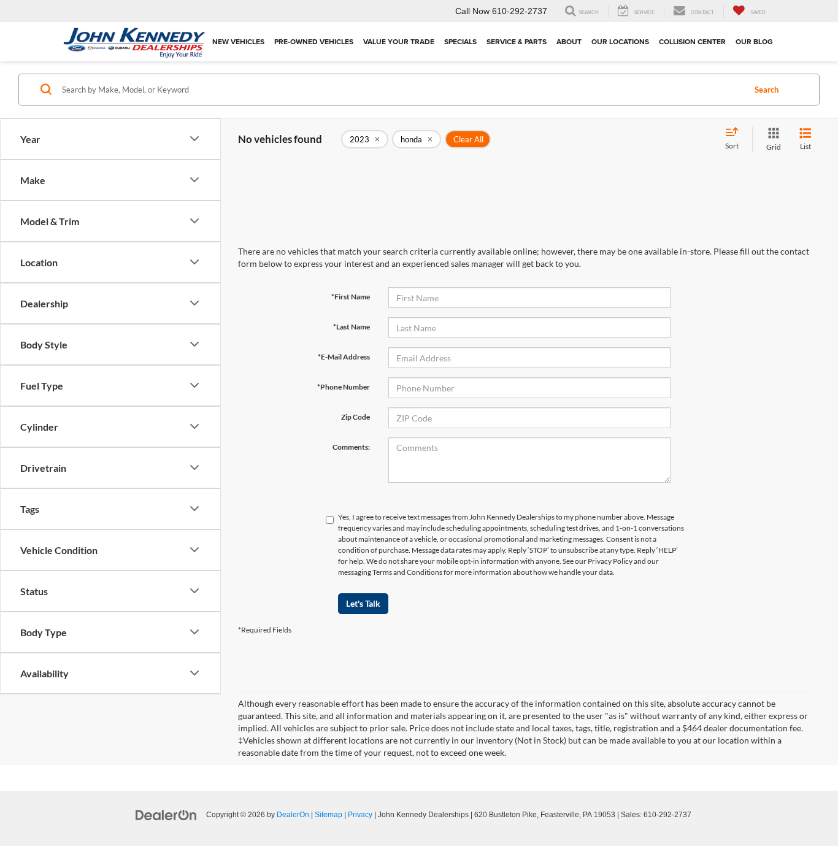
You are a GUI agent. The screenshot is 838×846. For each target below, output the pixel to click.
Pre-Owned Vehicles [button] (313, 41)
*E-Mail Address (344, 356)
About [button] (569, 41)
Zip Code (355, 416)
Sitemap (328, 814)
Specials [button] (460, 41)
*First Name (350, 296)
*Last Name (351, 326)
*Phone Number (343, 386)
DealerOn (293, 814)
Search (766, 89)
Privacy (360, 814)
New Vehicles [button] (238, 41)
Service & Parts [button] (516, 41)
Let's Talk (363, 603)
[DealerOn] (166, 814)
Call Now (472, 11)
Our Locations (620, 41)
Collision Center (692, 41)
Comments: (351, 447)
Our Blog (754, 41)
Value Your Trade (398, 41)
